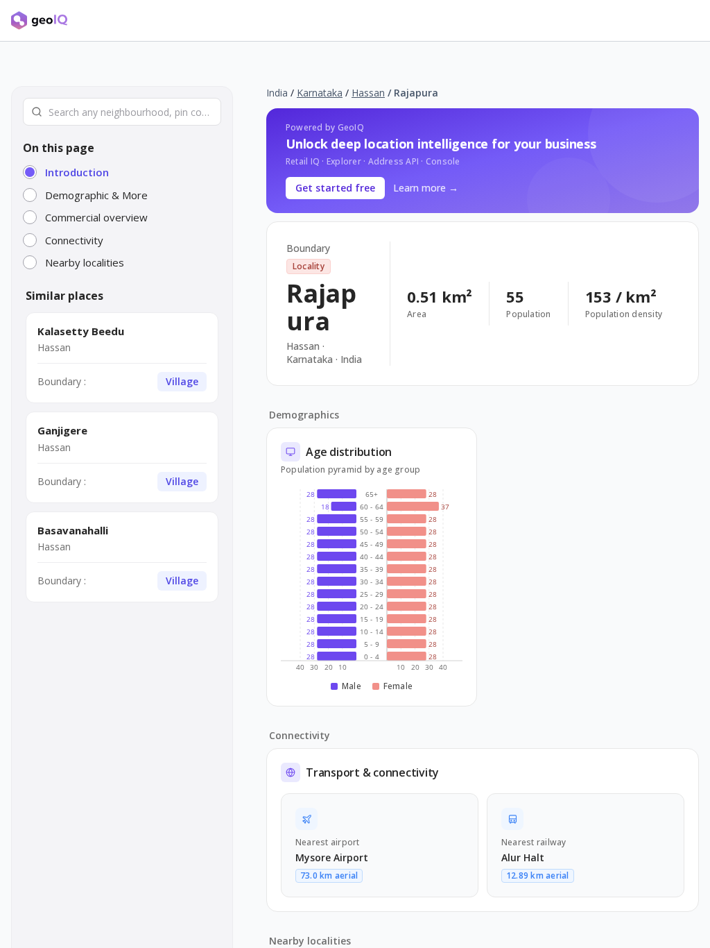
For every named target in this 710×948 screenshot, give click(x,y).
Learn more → (425, 187)
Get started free (335, 187)
